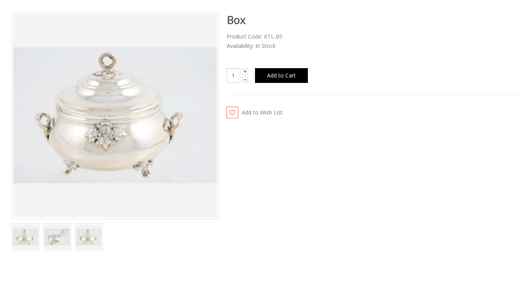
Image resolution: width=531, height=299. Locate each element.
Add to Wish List (262, 112)
